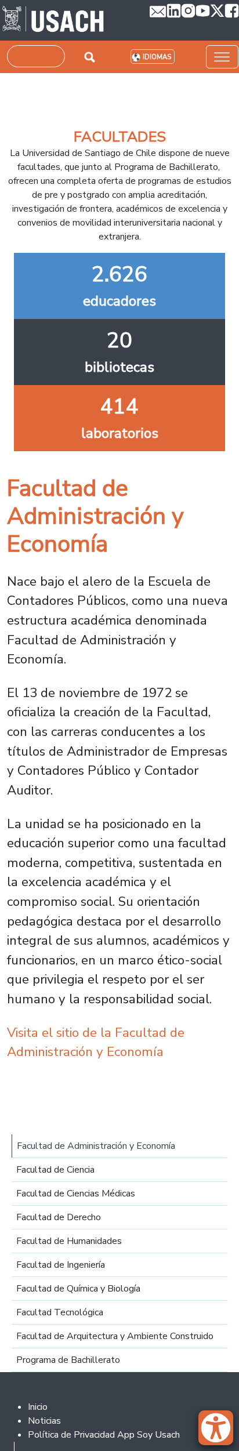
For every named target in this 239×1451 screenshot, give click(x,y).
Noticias (44, 1420)
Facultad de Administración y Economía (96, 1146)
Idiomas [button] (157, 57)
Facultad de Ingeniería (60, 1264)
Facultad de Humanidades (69, 1241)
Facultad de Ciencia (55, 1169)
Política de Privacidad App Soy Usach (104, 1434)
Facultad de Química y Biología (78, 1288)
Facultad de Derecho (58, 1217)
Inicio (38, 1407)
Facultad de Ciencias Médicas (75, 1193)
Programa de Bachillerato (68, 1360)
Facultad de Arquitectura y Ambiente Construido (114, 1336)
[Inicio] (53, 20)
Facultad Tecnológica (59, 1312)
